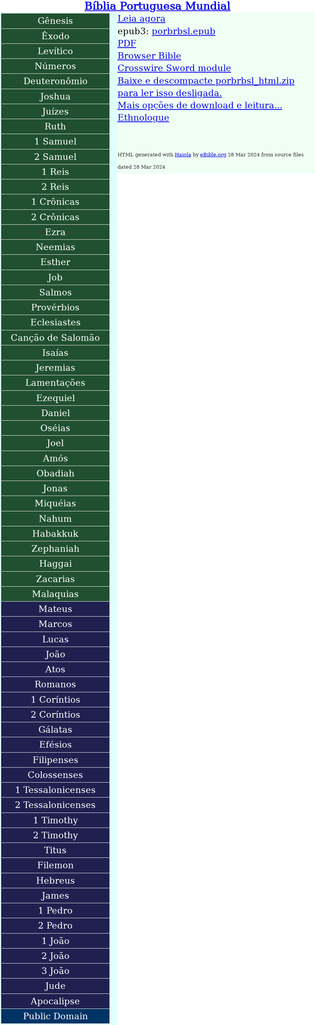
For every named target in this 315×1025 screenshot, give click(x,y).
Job (55, 277)
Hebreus (55, 881)
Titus (55, 850)
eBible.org (213, 155)
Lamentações (55, 383)
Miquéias (55, 503)
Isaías (55, 353)
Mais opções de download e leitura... (200, 105)
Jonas (55, 488)
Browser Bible (149, 56)
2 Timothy (55, 835)
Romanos (55, 684)
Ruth (55, 126)
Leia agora (142, 18)
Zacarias (55, 579)
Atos (55, 669)
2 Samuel (55, 157)
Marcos (55, 624)
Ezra (55, 232)
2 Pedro (55, 925)
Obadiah (55, 473)
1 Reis (55, 172)
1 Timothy (55, 820)
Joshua (55, 96)
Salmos (55, 292)
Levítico (55, 51)
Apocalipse (55, 1001)
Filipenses (55, 760)
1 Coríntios (55, 700)
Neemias (55, 247)
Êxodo (55, 36)
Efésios (55, 745)
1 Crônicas (55, 202)
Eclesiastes (55, 322)
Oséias (55, 428)
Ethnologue (143, 118)
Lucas (55, 639)
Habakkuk (55, 534)
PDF (127, 43)
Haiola (183, 155)
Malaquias (55, 594)
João (55, 654)
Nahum (55, 519)
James (55, 896)
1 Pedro (55, 911)
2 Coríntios (55, 715)
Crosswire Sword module (174, 68)
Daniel (55, 413)
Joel (55, 443)
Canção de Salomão (55, 338)
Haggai (55, 564)
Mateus (55, 609)
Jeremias (55, 368)
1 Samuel (55, 141)
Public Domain (55, 1016)
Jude (55, 986)
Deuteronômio (55, 81)
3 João (55, 971)
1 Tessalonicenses (55, 790)
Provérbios (55, 307)
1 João (55, 941)
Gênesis (55, 21)
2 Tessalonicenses (55, 805)
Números (55, 66)
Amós (55, 458)
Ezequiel (55, 398)
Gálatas (55, 730)
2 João (55, 956)
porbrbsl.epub (184, 31)
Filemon (55, 865)
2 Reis (55, 187)
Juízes (55, 111)
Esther (55, 262)
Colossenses (55, 775)
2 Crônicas (55, 217)
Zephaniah (56, 549)
